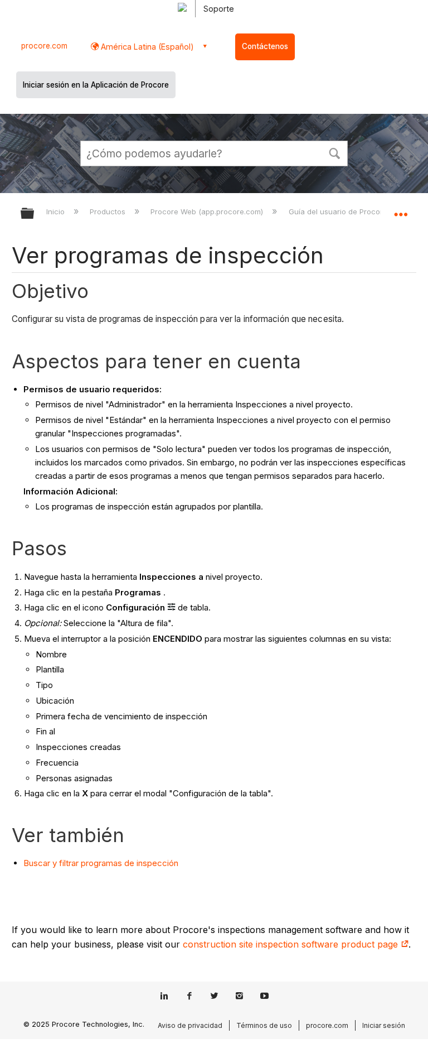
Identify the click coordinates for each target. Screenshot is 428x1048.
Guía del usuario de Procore (339, 211)
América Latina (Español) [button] (146, 46)
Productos (109, 211)
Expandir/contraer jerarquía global (34, 214)
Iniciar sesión (383, 1025)
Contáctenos (265, 46)
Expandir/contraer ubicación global (400, 210)
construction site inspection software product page (292, 944)
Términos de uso (264, 1025)
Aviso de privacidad (190, 1025)
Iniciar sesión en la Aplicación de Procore (96, 84)
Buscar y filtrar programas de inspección (100, 863)
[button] (334, 152)
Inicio (56, 211)
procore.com (44, 45)
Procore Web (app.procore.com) (207, 211)
